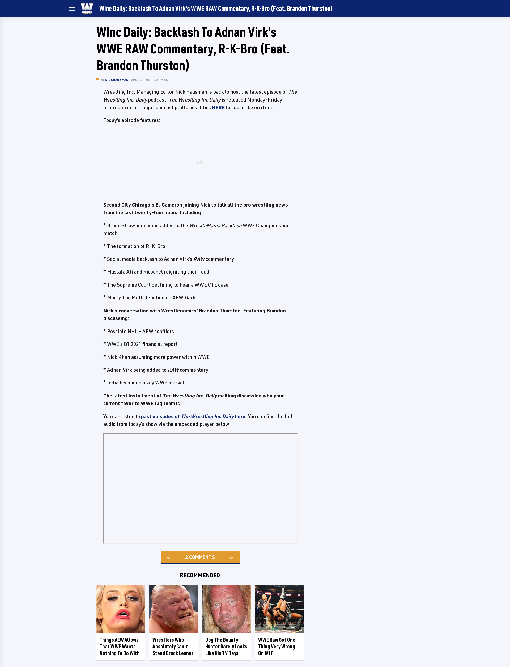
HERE (218, 107)
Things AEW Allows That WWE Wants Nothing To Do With (120, 646)
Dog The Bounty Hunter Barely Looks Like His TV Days (226, 646)
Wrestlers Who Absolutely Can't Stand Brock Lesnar (172, 646)
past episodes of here (193, 416)
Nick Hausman (117, 80)
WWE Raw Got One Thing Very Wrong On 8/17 (276, 646)
